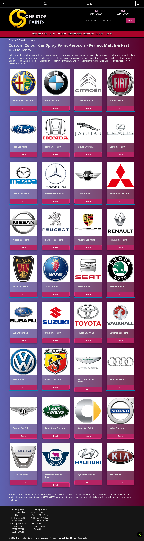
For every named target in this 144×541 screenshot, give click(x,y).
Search (130, 20)
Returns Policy (84, 538)
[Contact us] (2, 3)
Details (23, 108)
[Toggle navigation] (138, 3)
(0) (91, 4)
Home (13, 40)
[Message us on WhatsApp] (140, 534)
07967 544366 (123, 14)
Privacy (53, 538)
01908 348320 (96, 14)
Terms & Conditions (67, 538)
